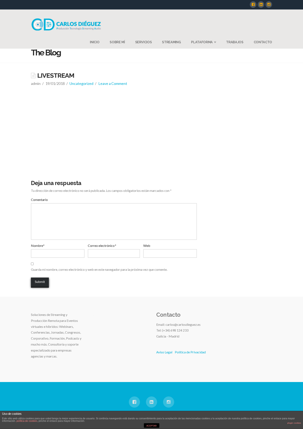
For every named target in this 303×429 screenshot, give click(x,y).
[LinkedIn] (261, 4)
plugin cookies (294, 423)
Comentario (39, 200)
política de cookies (26, 421)
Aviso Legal (164, 352)
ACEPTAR (151, 425)
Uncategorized (81, 83)
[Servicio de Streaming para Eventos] (67, 24)
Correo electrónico (102, 245)
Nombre (38, 245)
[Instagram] (268, 4)
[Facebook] (253, 4)
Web (146, 245)
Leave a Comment (112, 83)
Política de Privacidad (190, 352)
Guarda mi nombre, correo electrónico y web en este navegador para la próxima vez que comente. (99, 269)
